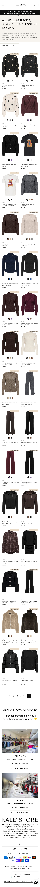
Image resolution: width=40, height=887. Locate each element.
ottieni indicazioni (20, 768)
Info (19, 844)
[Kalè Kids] (20, 741)
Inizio (19, 16)
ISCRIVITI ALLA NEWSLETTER (19, 854)
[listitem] (10, 80)
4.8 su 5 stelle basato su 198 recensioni (20, 882)
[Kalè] (20, 785)
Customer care (19, 849)
